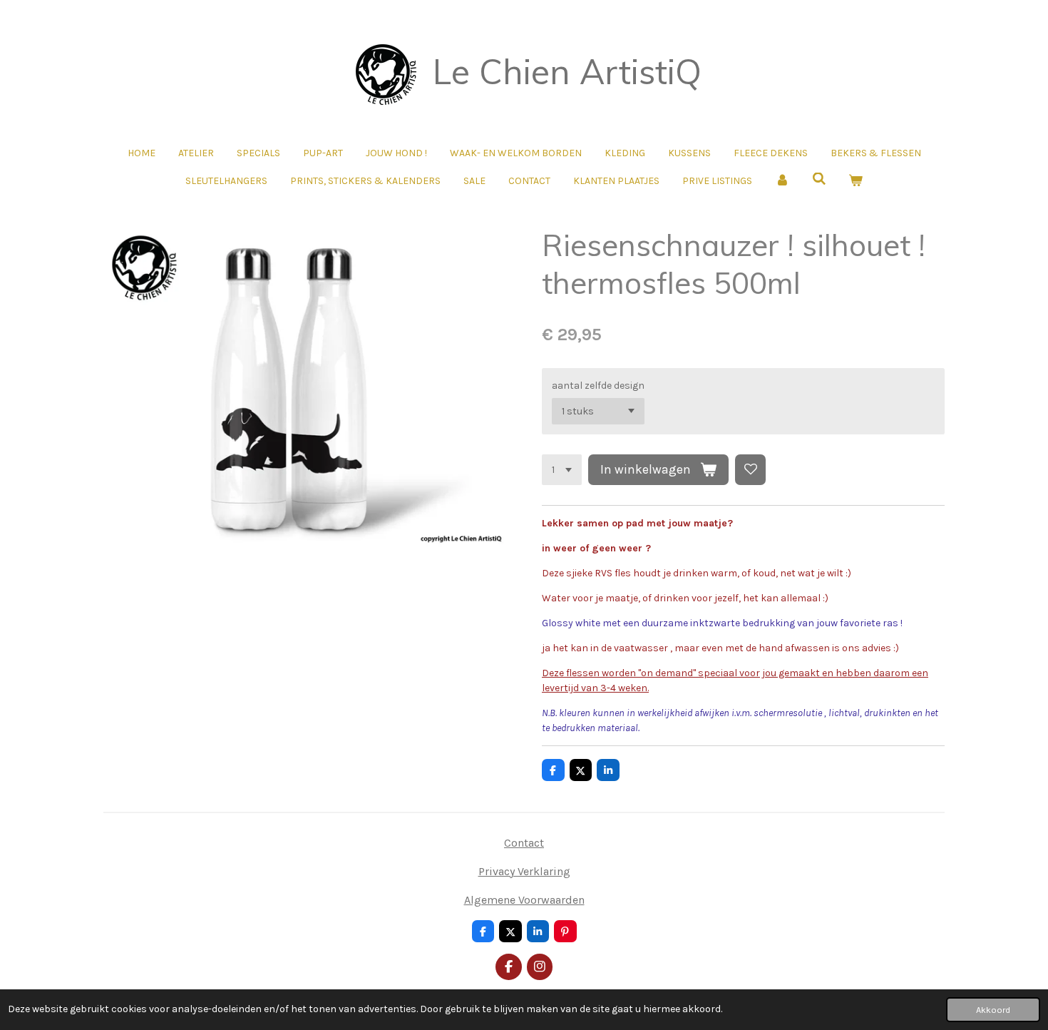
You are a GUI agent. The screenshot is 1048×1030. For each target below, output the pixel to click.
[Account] (782, 180)
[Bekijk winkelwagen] (855, 180)
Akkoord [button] (993, 1009)
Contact (524, 843)
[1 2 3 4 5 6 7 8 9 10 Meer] (562, 470)
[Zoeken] (819, 179)
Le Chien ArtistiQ (567, 71)
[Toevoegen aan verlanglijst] (750, 470)
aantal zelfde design (598, 385)
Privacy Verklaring (524, 871)
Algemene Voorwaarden (524, 900)
